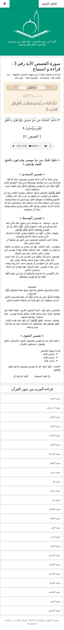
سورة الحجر (55, 545)
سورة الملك (55, 518)
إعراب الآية (49, 361)
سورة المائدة (55, 435)
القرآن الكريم (50, 3)
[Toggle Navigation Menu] (5, 4)
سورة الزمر (55, 536)
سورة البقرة (55, 398)
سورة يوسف (55, 490)
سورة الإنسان (55, 573)
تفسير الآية (48, 354)
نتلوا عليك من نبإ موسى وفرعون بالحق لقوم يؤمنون (34, 368)
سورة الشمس (54, 610)
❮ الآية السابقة (42, 376)
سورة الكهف (55, 463)
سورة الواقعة (55, 509)
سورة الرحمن (55, 555)
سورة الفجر (55, 601)
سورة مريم (56, 472)
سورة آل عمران (54, 407)
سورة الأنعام (55, 416)
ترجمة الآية (49, 357)
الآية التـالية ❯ (21, 376)
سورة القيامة (55, 564)
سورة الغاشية (55, 591)
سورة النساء (55, 426)
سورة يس (56, 499)
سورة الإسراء (55, 453)
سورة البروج (55, 582)
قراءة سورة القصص (50, 351)
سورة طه (56, 481)
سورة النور (56, 527)
